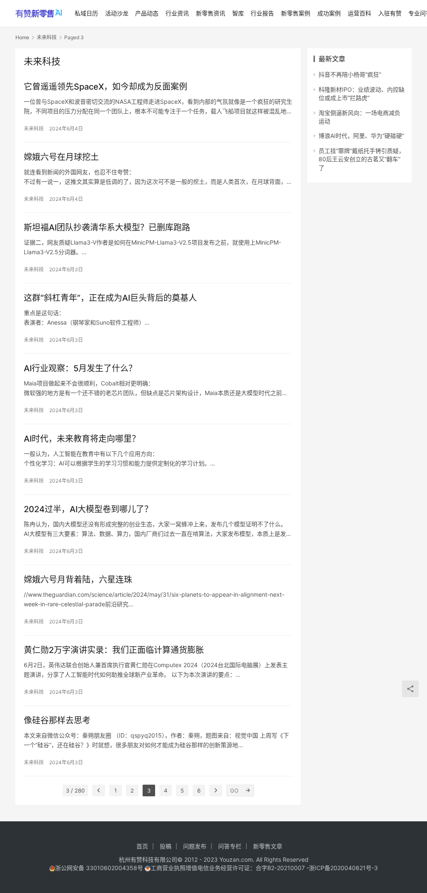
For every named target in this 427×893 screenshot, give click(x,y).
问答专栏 (229, 846)
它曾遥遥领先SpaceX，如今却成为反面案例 (105, 87)
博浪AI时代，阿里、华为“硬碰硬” (361, 135)
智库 (238, 13)
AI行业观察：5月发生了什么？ (80, 368)
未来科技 (34, 128)
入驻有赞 (390, 13)
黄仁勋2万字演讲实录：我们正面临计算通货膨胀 (114, 650)
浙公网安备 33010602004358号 (100, 867)
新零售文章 (267, 846)
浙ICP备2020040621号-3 (343, 867)
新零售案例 (295, 13)
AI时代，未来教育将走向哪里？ (82, 439)
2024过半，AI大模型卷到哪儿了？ (88, 509)
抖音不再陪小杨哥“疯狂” (350, 74)
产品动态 (146, 13)
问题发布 (194, 846)
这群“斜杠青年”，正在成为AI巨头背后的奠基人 (110, 298)
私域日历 (86, 13)
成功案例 (329, 13)
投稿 (165, 846)
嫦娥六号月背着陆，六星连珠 (78, 580)
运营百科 (359, 13)
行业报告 (262, 13)
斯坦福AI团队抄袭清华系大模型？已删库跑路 (107, 228)
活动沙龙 (116, 13)
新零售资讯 (210, 13)
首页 (142, 846)
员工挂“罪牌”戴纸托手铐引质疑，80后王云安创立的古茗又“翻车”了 (361, 159)
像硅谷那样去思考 (57, 720)
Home (22, 37)
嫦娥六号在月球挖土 (61, 157)
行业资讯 (177, 13)
